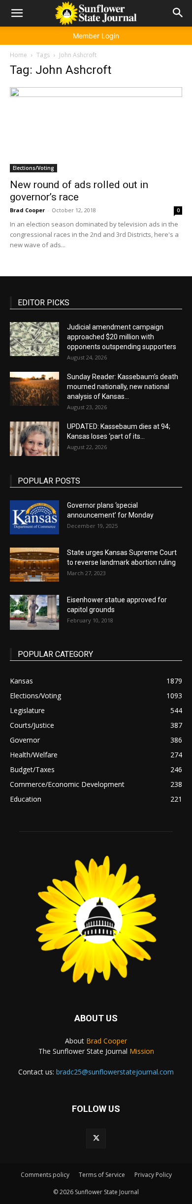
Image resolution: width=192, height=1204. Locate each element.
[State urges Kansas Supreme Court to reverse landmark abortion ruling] (34, 565)
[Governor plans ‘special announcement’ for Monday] (34, 517)
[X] (96, 1138)
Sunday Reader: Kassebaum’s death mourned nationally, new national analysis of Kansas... (122, 386)
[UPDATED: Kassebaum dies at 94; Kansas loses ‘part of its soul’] (34, 439)
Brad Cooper (27, 210)
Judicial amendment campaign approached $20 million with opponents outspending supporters (121, 337)
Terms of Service (102, 1175)
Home (18, 55)
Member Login (96, 36)
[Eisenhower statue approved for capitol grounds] (34, 612)
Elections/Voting (33, 167)
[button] (16, 13)
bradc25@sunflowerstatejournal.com (115, 1071)
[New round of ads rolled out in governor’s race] (96, 129)
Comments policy (45, 1175)
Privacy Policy (153, 1175)
